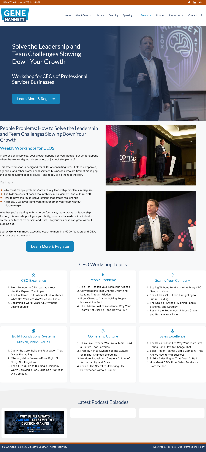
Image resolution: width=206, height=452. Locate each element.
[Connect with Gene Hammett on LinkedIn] (194, 2)
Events (144, 15)
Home (68, 15)
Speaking (127, 15)
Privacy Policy (158, 446)
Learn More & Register (36, 99)
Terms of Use (175, 446)
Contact (192, 15)
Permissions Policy (194, 446)
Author (100, 15)
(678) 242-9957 (31, 2)
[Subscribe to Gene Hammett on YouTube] (200, 2)
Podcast (160, 15)
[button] (202, 15)
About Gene (81, 15)
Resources (174, 15)
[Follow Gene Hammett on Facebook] (189, 2)
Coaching (113, 15)
